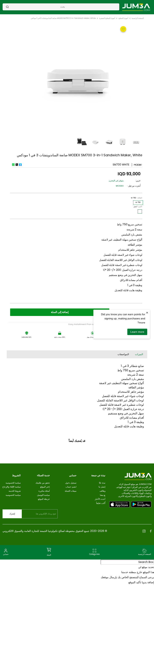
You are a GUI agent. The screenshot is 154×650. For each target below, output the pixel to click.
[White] (139, 211)
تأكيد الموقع (134, 582)
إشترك (12, 513)
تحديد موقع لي (146, 567)
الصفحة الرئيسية (138, 18)
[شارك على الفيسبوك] (20, 164)
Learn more (137, 331)
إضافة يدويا (148, 582)
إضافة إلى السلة (60, 312)
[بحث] (7, 6)
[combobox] (62, 7)
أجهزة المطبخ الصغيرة (107, 18)
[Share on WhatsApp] (13, 164)
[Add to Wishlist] (122, 29)
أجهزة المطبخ (123, 18)
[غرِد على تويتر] (16, 164)
